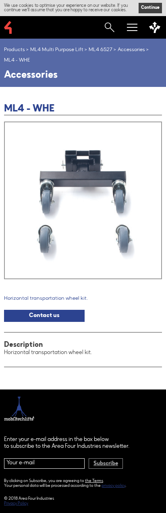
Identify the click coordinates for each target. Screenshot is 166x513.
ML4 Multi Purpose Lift (56, 49)
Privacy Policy (16, 504)
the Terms (94, 481)
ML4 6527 (100, 49)
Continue (150, 8)
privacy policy (113, 486)
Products (14, 49)
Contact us (44, 316)
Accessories (131, 49)
